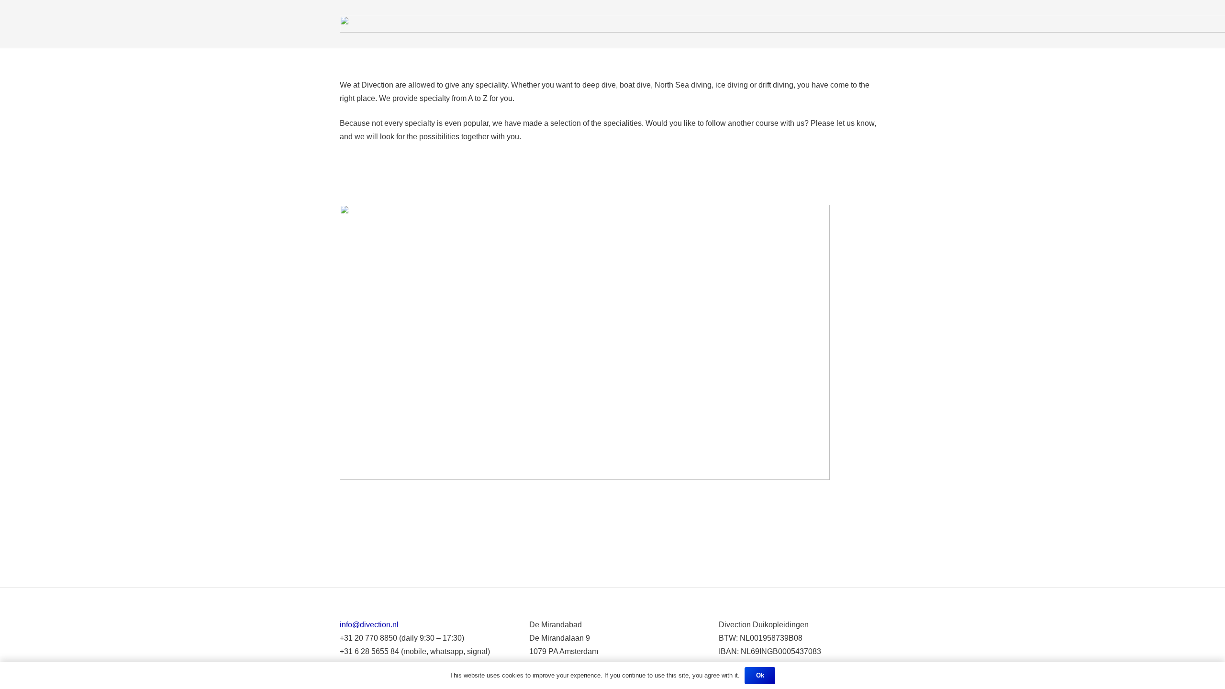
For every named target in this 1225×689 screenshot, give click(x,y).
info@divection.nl (369, 625)
